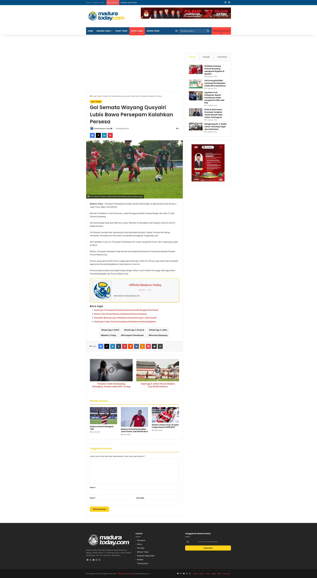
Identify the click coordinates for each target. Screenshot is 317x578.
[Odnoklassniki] (142, 346)
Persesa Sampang (158, 335)
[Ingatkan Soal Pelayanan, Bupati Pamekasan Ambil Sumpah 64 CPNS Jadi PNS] (196, 95)
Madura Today (104, 31)
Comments (222, 57)
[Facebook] (92, 135)
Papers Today (153, 31)
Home (90, 31)
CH (149, 574)
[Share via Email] (154, 346)
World (214, 574)
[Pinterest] (110, 135)
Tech (219, 574)
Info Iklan (140, 548)
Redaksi (140, 560)
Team (208, 574)
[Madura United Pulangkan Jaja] (103, 415)
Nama (93, 487)
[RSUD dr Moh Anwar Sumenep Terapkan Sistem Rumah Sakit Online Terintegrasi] (196, 112)
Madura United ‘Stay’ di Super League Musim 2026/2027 (165, 426)
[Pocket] (148, 346)
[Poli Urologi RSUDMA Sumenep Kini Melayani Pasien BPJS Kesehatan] (196, 83)
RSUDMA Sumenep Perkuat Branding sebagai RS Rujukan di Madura (214, 70)
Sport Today (137, 31)
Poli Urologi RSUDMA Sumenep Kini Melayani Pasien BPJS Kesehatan (214, 83)
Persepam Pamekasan (133, 335)
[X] (98, 135)
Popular (206, 57)
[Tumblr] (118, 346)
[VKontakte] (136, 346)
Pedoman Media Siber (146, 556)
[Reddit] (130, 346)
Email (93, 498)
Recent (192, 57)
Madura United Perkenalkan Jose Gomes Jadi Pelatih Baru (134, 430)
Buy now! (226, 574)
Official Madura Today (102, 128)
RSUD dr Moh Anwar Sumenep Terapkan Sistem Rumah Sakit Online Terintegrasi (213, 113)
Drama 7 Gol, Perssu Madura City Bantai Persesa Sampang (120, 314)
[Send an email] (111, 128)
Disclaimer (141, 540)
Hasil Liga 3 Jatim (158, 330)
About (201, 574)
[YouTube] (93, 559)
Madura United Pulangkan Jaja (102, 427)
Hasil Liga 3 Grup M (134, 330)
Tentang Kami (142, 563)
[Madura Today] (109, 16)
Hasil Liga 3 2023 (111, 330)
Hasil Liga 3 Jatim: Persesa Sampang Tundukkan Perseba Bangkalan (125, 321)
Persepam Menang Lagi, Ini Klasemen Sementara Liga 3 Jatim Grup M (125, 318)
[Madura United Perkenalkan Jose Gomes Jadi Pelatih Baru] (134, 417)
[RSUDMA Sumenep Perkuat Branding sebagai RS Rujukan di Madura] (196, 69)
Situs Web (140, 498)
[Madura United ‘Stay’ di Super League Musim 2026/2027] (165, 414)
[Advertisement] (158, 42)
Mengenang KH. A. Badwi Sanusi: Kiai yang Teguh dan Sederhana (215, 126)
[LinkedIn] (104, 135)
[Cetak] (160, 346)
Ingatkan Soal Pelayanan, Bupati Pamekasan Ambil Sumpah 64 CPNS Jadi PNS (150, 2)
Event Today (121, 31)
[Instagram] (96, 559)
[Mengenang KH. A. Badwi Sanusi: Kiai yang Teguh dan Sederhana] (196, 126)
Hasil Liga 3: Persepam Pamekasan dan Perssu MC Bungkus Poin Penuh (126, 310)
